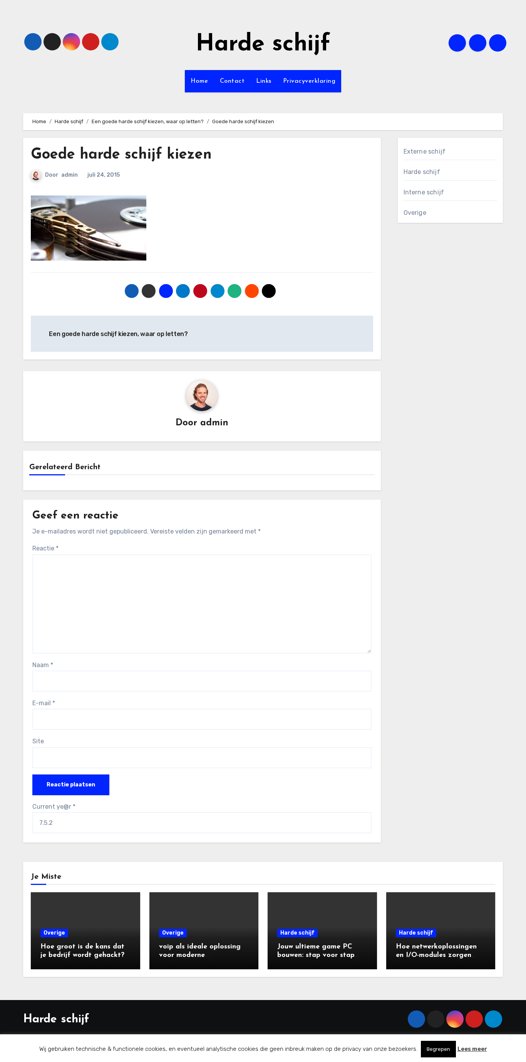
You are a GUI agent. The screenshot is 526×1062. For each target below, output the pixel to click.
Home (199, 81)
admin (69, 175)
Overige (415, 212)
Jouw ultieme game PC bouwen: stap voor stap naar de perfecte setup (316, 955)
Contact (232, 81)
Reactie (45, 548)
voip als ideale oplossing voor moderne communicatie (200, 955)
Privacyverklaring (309, 81)
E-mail (43, 703)
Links (263, 81)
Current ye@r (53, 806)
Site (38, 741)
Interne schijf (424, 192)
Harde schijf (263, 44)
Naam (42, 665)
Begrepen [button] (438, 1049)
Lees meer (472, 1048)
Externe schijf (425, 151)
